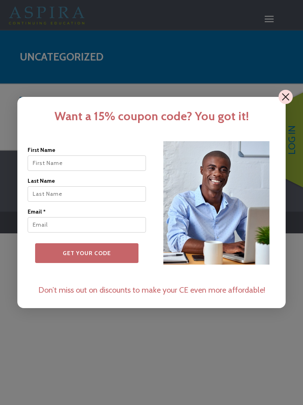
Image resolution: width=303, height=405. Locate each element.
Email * (37, 211)
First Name (41, 149)
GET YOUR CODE (87, 253)
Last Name (41, 180)
